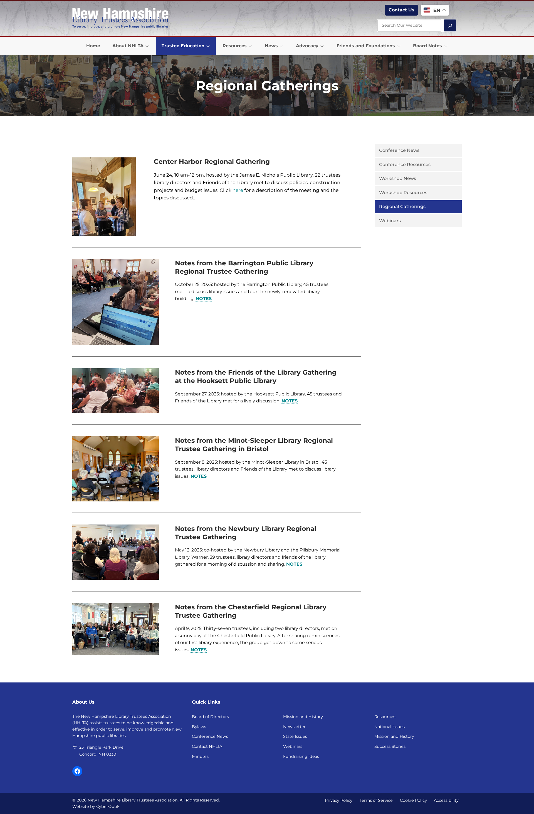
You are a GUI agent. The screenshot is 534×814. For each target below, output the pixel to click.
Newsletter (294, 726)
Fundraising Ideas (301, 756)
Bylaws (199, 726)
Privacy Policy (338, 800)
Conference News (210, 736)
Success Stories (390, 746)
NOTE (288, 401)
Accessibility (446, 800)
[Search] (450, 25)
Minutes (200, 756)
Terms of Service (376, 800)
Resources (384, 716)
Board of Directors (210, 716)
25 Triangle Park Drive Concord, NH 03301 (101, 751)
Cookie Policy (413, 800)
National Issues (389, 726)
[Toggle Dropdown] (147, 46)
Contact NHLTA (207, 746)
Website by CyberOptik (96, 806)
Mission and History (303, 716)
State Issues (295, 736)
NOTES (204, 298)
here (238, 190)
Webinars (292, 746)
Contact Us (401, 10)
